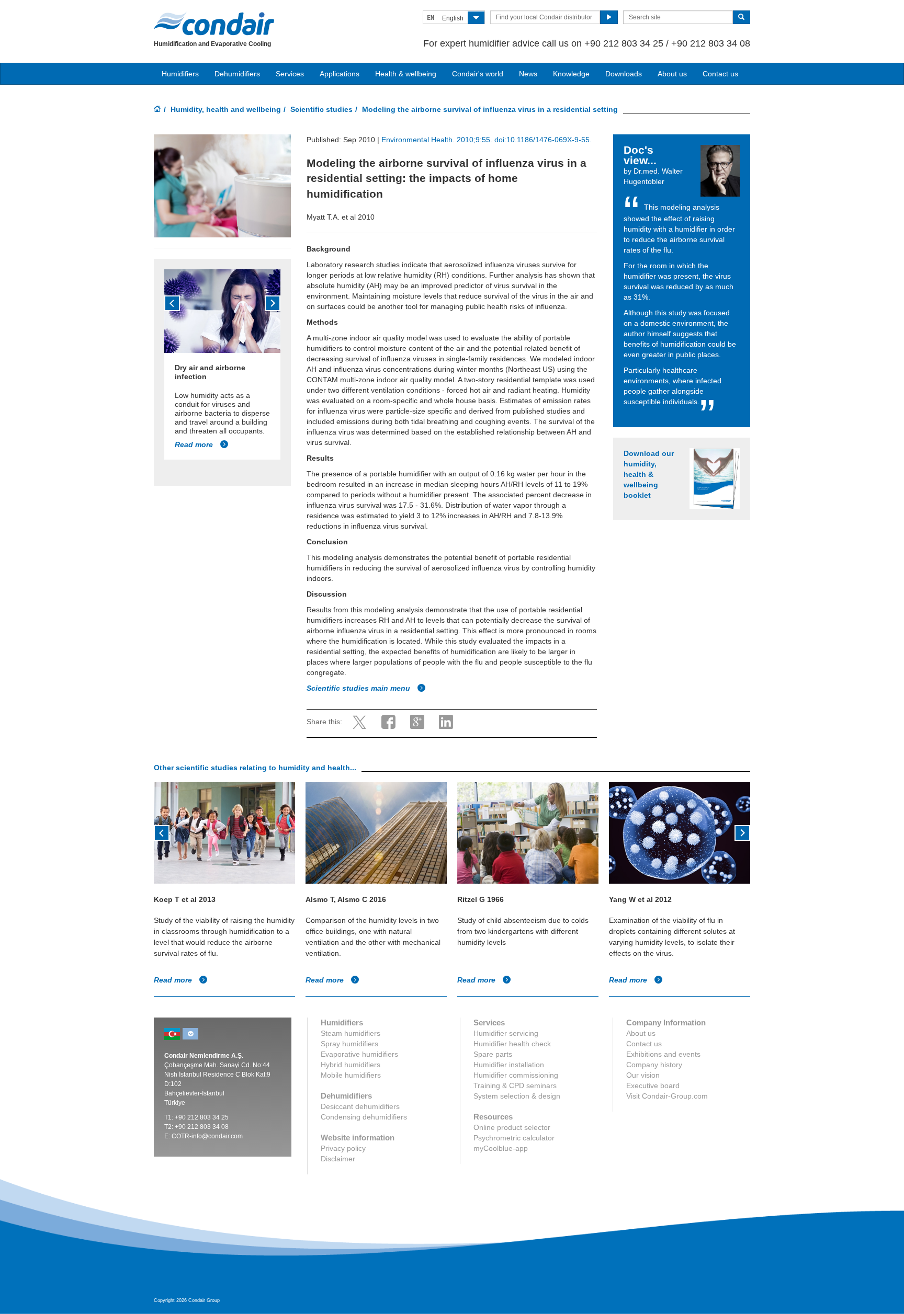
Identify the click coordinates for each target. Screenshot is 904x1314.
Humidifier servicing (505, 1033)
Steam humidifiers (350, 1033)
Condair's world (477, 74)
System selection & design (516, 1096)
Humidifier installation (508, 1064)
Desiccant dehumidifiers (360, 1106)
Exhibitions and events (663, 1054)
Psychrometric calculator (514, 1138)
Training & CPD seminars (515, 1085)
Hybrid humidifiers (350, 1064)
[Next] (272, 303)
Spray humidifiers (349, 1043)
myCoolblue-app (500, 1148)
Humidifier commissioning (515, 1075)
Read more (195, 444)
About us (672, 74)
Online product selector (511, 1127)
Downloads (623, 74)
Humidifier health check (512, 1043)
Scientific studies (321, 109)
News (528, 74)
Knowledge (571, 74)
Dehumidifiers (237, 74)
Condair (214, 24)
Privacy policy (343, 1148)
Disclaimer (338, 1159)
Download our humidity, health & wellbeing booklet (649, 474)
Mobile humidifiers (351, 1075)
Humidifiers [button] (180, 74)
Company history (654, 1064)
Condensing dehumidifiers (364, 1117)
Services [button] (290, 74)
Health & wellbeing (405, 74)
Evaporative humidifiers (359, 1054)
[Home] (157, 110)
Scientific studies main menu (359, 688)
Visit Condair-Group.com (667, 1096)
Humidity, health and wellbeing (226, 109)
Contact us (720, 74)
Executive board (653, 1085)
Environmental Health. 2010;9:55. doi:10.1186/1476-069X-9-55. (486, 139)
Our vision (643, 1075)
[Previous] (172, 303)
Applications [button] (339, 74)
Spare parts (492, 1054)
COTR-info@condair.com (207, 1136)
